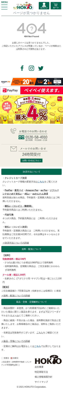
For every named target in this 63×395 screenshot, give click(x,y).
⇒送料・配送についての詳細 (15, 295)
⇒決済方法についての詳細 (15, 243)
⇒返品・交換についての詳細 (15, 341)
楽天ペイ (19, 190)
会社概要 (39, 367)
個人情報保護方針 (43, 376)
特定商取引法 (41, 372)
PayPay (8, 190)
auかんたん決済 (40, 193)
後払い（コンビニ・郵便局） (19, 206)
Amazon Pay (31, 190)
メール (15, 315)
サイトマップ (41, 382)
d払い (27, 193)
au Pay (44, 190)
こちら (41, 181)
